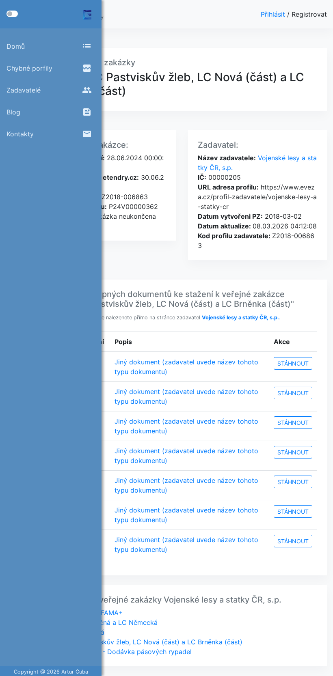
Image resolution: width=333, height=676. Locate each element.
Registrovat (309, 14)
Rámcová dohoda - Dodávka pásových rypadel (119, 652)
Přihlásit (274, 14)
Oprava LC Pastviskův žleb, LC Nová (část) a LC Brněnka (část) (144, 642)
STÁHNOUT (293, 363)
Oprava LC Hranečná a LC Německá (102, 622)
